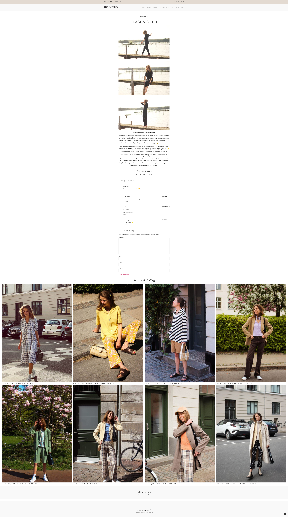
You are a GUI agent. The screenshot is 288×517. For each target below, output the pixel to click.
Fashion (143, 7)
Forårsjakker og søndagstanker (160, 484)
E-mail (120, 262)
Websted (120, 268)
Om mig (105, 1)
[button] (138, 174)
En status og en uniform (85, 484)
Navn (120, 256)
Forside (131, 506)
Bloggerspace (146, 510)
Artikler (157, 506)
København (156, 7)
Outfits (144, 15)
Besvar (124, 191)
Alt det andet (179, 7)
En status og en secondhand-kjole (18, 383)
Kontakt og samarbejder (114, 1)
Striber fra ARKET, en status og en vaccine (165, 383)
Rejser (171, 7)
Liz (123, 207)
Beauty (149, 7)
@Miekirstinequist (159, 138)
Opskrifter (164, 7)
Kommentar (121, 237)
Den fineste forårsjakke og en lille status (237, 484)
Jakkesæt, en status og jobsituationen (20, 484)
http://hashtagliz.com (128, 212)
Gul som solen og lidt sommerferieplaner (93, 383)
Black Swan (154, 165)
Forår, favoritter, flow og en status (234, 383)
